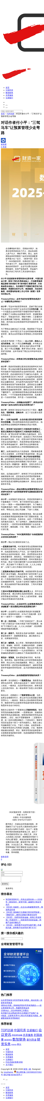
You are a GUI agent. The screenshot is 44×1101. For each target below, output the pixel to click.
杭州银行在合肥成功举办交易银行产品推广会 (19, 1013)
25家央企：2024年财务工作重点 (15, 1010)
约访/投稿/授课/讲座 (14, 1062)
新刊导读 (31, 1039)
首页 (7, 87)
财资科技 (14, 1044)
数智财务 (9, 93)
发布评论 (5, 884)
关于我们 (9, 1064)
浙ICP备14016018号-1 (12, 1074)
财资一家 (27, 1069)
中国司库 (9, 90)
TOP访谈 (7, 1030)
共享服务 (9, 95)
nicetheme (8, 1072)
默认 (19, 1044)
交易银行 (9, 98)
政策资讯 (8, 1040)
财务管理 (4, 857)
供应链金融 (17, 1035)
